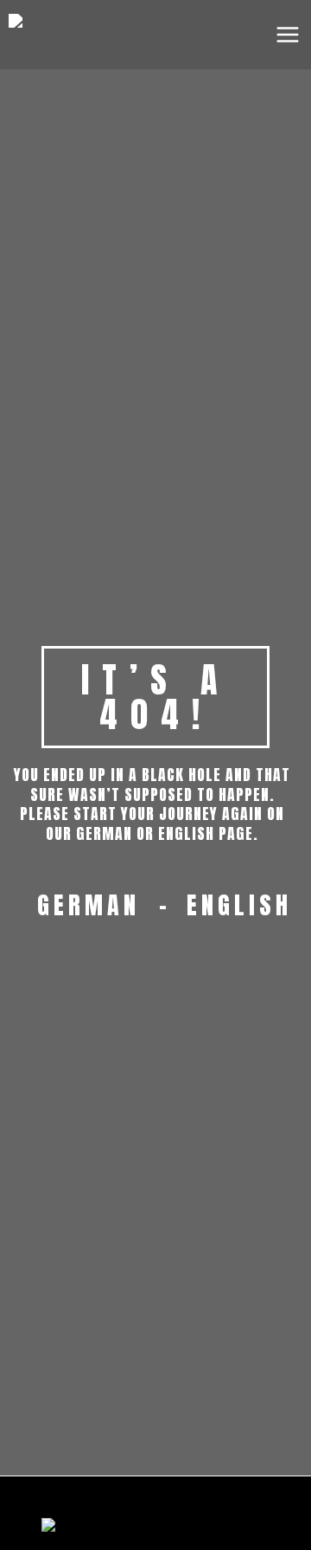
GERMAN (88, 905)
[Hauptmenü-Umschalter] (287, 34)
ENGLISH (239, 905)
